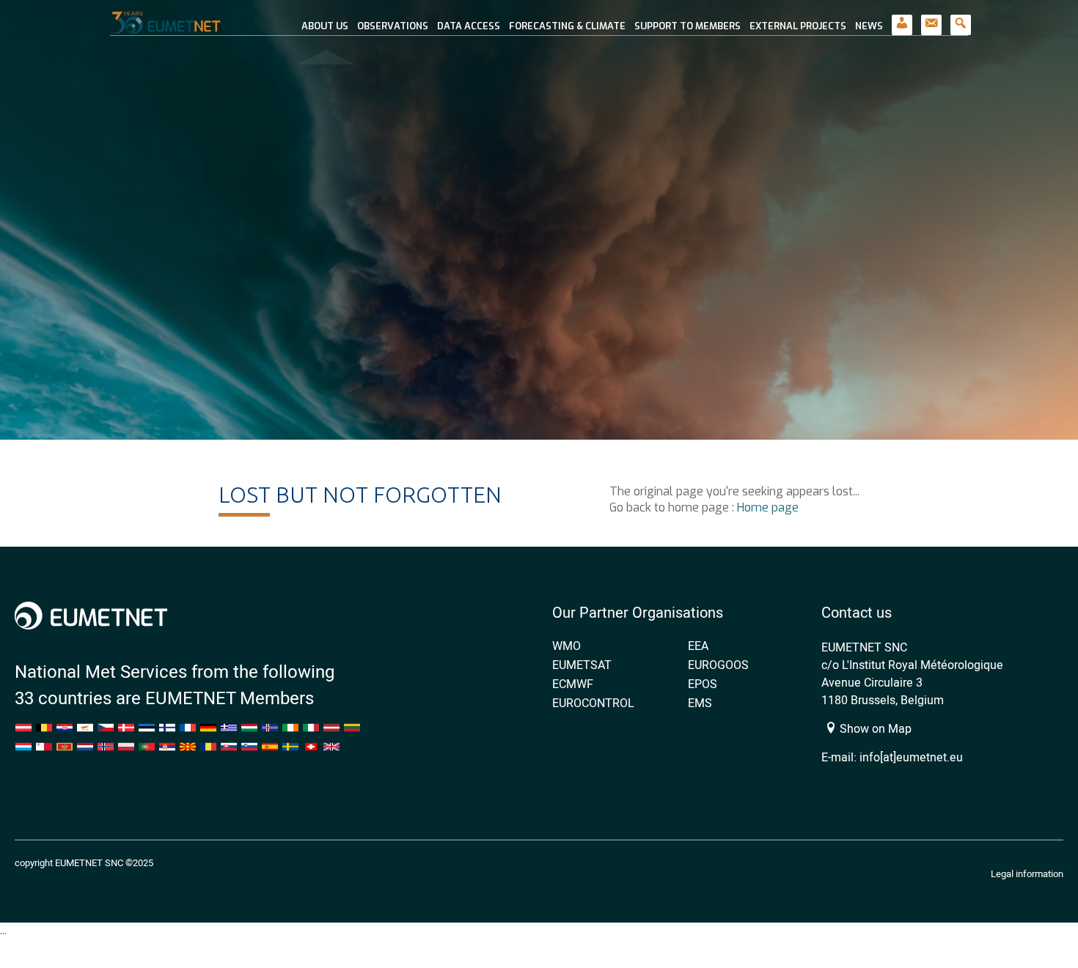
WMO (566, 645)
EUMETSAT (582, 664)
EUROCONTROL (593, 702)
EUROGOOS (718, 664)
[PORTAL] (902, 18)
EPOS (702, 683)
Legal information (1027, 873)
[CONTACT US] (931, 18)
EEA (698, 645)
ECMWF (572, 683)
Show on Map (874, 728)
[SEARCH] (960, 18)
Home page (768, 507)
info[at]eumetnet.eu (911, 757)
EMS (700, 702)
